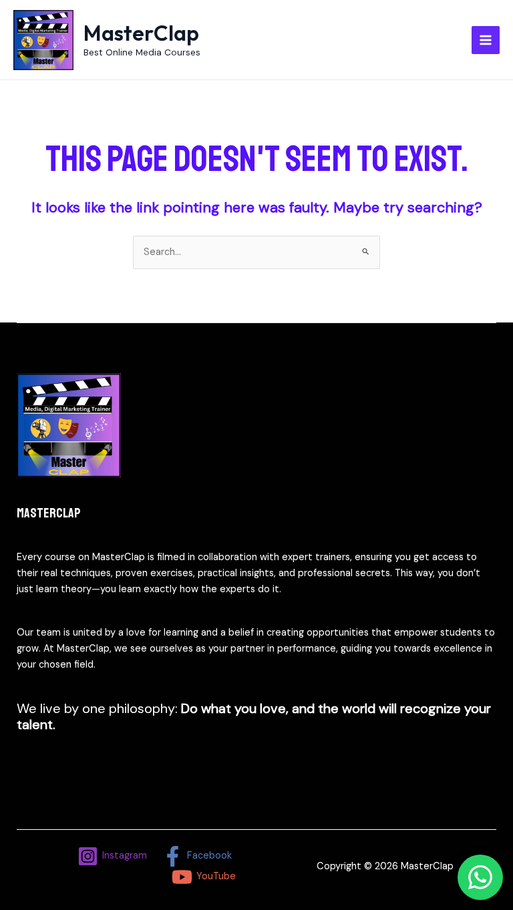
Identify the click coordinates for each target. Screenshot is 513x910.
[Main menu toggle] (486, 40)
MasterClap (141, 32)
